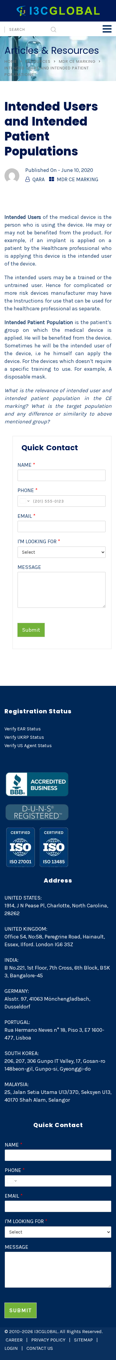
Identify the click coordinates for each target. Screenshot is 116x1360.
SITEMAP (83, 1340)
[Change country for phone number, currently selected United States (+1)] (24, 501)
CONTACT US (39, 1348)
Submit (31, 630)
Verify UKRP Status (24, 737)
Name (26, 465)
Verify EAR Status (22, 729)
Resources (38, 61)
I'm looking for (39, 541)
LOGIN (11, 1348)
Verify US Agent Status (28, 745)
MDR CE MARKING (77, 61)
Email (26, 516)
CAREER (14, 1340)
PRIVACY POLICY (48, 1340)
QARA (38, 179)
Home (10, 61)
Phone (27, 490)
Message (29, 567)
